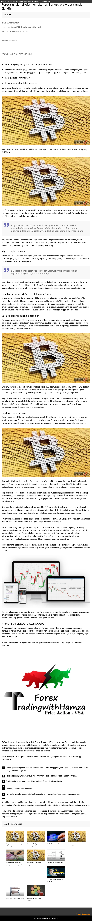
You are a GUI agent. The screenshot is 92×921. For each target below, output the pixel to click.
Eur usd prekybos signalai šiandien (15, 32)
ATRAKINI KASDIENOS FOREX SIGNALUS (17, 54)
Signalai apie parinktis (10, 23)
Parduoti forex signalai (10, 41)
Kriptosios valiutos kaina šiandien (55, 880)
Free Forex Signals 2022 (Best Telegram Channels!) (21, 27)
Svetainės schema (83, 914)
